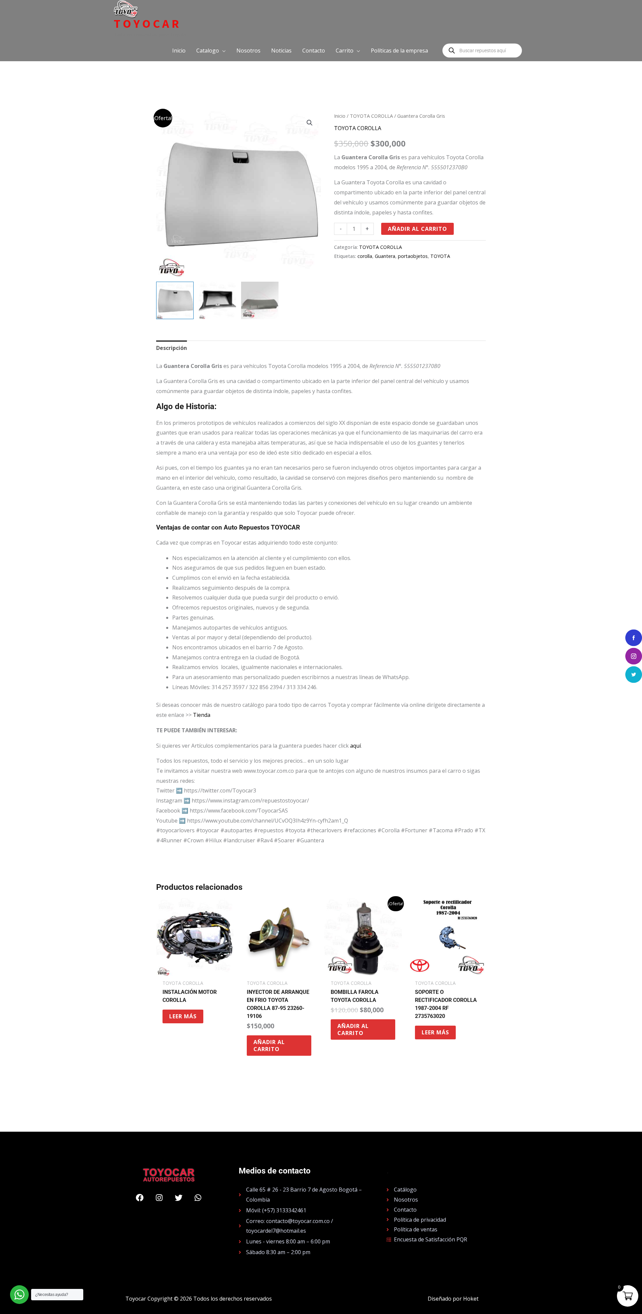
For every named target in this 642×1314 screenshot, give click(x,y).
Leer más (183, 1016)
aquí (355, 745)
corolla (364, 256)
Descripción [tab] (171, 348)
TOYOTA (440, 256)
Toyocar (147, 24)
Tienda (201, 715)
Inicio (339, 115)
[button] (211, 50)
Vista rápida (195, 969)
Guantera (385, 256)
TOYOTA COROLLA (371, 115)
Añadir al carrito (417, 228)
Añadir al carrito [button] (269, 1045)
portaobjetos (413, 256)
